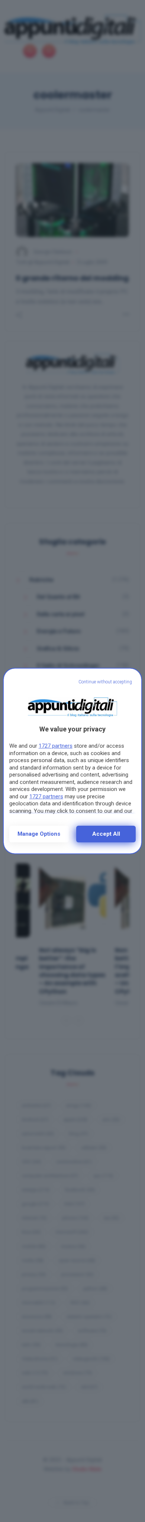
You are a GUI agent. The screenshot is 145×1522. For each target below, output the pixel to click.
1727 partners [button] (55, 746)
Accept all (106, 834)
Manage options (38, 834)
